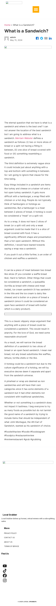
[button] (36, 9)
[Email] (46, 38)
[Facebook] (37, 38)
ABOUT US (8, 542)
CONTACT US (9, 538)
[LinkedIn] (50, 38)
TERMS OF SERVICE (11, 546)
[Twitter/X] (41, 38)
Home (7, 25)
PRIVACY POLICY (10, 533)
